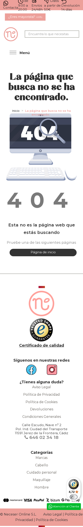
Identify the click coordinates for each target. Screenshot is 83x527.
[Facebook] (33, 371)
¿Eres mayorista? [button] (25, 17)
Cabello (41, 465)
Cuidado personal (42, 472)
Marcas (41, 458)
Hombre (41, 487)
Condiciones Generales (41, 417)
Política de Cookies (41, 402)
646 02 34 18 (43, 437)
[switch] (73, 497)
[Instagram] (49, 371)
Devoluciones (41, 409)
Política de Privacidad (41, 394)
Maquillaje (41, 480)
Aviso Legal (41, 387)
